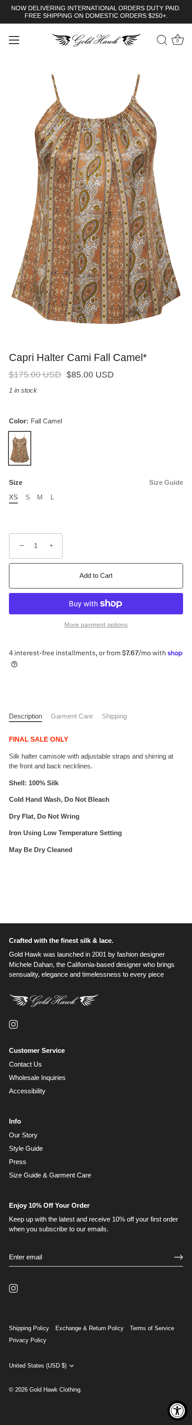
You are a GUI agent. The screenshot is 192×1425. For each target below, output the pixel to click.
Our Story (23, 1135)
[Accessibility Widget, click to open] (177, 1411)
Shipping (114, 716)
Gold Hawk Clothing (54, 1389)
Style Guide (26, 1148)
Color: (35, 421)
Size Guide (166, 482)
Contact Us (25, 1064)
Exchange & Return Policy (89, 1328)
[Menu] (14, 40)
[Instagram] (13, 1023)
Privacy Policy (27, 1340)
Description (25, 716)
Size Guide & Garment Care (50, 1175)
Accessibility (27, 1091)
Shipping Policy (29, 1328)
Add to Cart (96, 575)
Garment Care (72, 716)
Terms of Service (152, 1328)
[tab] (30, 716)
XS (13, 497)
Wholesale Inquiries (37, 1077)
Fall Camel (19, 448)
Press (17, 1161)
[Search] (157, 41)
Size (96, 482)
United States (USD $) (38, 1365)
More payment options (96, 624)
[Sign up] (178, 1256)
